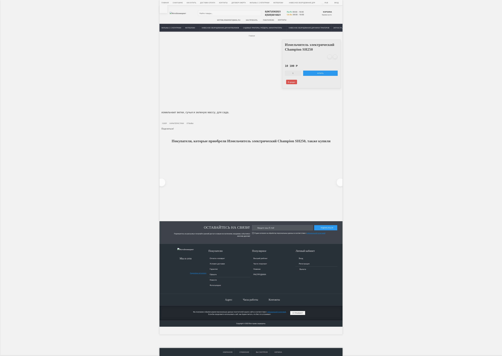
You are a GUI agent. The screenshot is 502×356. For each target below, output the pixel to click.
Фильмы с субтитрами (259, 2)
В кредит (291, 82)
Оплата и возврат (217, 258)
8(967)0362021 (273, 11)
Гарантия (214, 269)
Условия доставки (217, 263)
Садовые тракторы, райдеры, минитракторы (262, 28)
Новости (213, 279)
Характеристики (176, 123)
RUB (326, 2)
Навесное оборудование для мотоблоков (307, 2)
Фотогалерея (215, 285)
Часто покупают (260, 263)
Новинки (257, 269)
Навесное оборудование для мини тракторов (309, 28)
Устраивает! (297, 313)
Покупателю (268, 20)
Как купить (191, 2)
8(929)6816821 (273, 14)
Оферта (213, 274)
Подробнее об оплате (198, 273)
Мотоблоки (278, 2)
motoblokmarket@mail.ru (228, 20)
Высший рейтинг (260, 258)
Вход (336, 2)
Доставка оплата (207, 2)
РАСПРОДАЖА (259, 274)
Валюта (302, 269)
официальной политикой (316, 233)
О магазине (178, 2)
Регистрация (304, 263)
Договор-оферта (239, 2)
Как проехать (252, 20)
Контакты (223, 2)
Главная (165, 2)
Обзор (164, 123)
